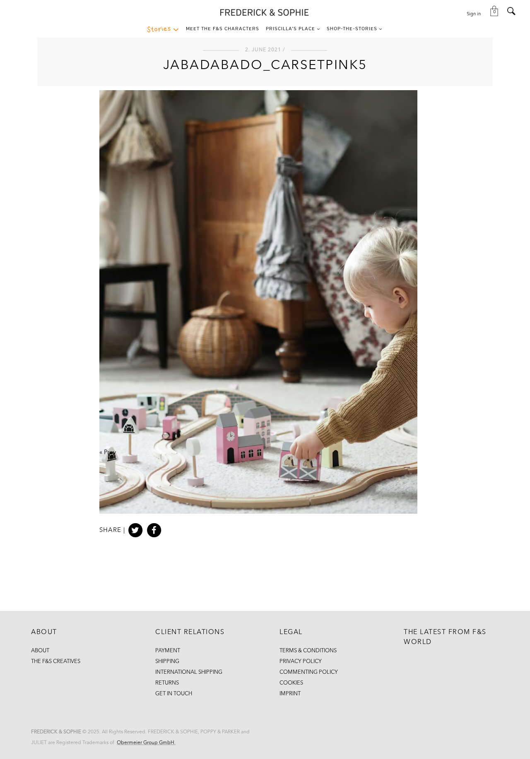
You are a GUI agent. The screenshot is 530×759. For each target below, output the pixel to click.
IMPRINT (290, 694)
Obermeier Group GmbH (145, 742)
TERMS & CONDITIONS (308, 651)
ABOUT (40, 651)
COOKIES (291, 683)
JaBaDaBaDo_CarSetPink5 (265, 65)
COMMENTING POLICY (308, 672)
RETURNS (167, 683)
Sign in (474, 14)
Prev (110, 453)
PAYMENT (167, 651)
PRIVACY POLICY (300, 661)
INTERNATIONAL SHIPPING (188, 672)
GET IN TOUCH (173, 694)
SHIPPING (167, 661)
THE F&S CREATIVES (55, 661)
